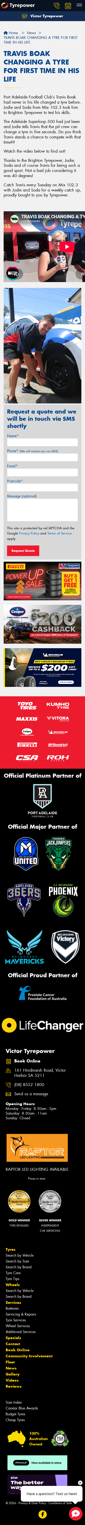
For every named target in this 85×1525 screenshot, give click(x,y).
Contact (13, 1343)
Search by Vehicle (20, 1255)
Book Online (17, 1349)
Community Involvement (29, 1356)
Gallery (12, 1374)
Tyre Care (13, 1273)
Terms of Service (59, 533)
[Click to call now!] (56, 5)
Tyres (10, 1249)
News (11, 1368)
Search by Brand (19, 1267)
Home (13, 33)
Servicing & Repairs (21, 1314)
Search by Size (17, 1261)
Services (13, 1302)
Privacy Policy (29, 533)
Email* (12, 466)
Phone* (32, 451)
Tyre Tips (12, 1278)
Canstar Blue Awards (22, 1408)
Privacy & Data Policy (32, 1503)
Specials (13, 1337)
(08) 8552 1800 (29, 1084)
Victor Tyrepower (46, 15)
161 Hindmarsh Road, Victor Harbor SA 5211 (40, 1073)
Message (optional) (22, 496)
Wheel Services (18, 1326)
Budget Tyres (15, 1414)
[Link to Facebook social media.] (42, 1514)
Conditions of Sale (60, 1503)
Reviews (14, 1386)
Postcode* (15, 481)
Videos (12, 1380)
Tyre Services (16, 1320)
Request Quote (23, 551)
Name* (13, 436)
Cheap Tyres (15, 1420)
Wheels (13, 1284)
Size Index (14, 1402)
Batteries (12, 1308)
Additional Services (21, 1331)
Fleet (10, 1362)
